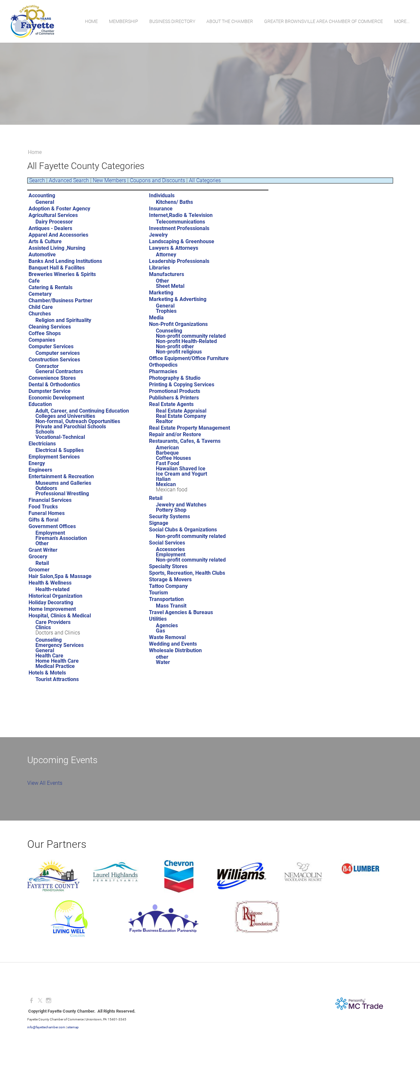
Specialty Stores (168, 566)
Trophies (166, 311)
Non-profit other (175, 346)
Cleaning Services (50, 327)
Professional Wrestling (62, 493)
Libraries (159, 268)
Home (91, 21)
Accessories (170, 549)
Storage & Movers (170, 579)
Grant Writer (43, 550)
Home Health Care (57, 661)
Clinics (43, 627)
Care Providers (53, 622)
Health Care (49, 656)
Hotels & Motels (47, 673)
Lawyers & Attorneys (173, 248)
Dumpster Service (50, 391)
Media (156, 317)
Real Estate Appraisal (181, 411)
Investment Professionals (179, 228)
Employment (50, 533)
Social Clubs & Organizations (183, 529)
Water (163, 662)
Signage (158, 523)
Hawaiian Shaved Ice (180, 468)
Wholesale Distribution (175, 650)
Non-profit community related (191, 336)
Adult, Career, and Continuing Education (82, 411)
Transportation (166, 599)
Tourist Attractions (57, 679)
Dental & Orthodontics (54, 384)
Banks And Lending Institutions (65, 261)
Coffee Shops (45, 333)
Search (37, 180)
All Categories (205, 180)
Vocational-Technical (60, 437)
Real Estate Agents (171, 404)
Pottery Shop (171, 510)
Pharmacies (163, 371)
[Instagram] (48, 1000)
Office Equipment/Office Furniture (189, 358)
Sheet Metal (170, 286)
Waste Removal (167, 637)
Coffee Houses (173, 458)
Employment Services (54, 457)
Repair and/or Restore (175, 434)
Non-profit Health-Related (186, 341)
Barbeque (167, 453)
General (44, 202)
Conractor (47, 366)
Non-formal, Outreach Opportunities (77, 421)
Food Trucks (43, 506)
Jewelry (158, 235)
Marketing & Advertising (177, 299)
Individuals (162, 195)
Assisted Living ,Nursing (57, 248)
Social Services (167, 543)
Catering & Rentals (51, 287)
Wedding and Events (173, 644)
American (167, 447)
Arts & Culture (45, 241)
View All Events (44, 783)
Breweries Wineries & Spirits (62, 274)
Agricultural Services (53, 215)
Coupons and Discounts (157, 180)
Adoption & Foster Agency (59, 208)
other (162, 657)
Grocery (38, 556)
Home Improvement (52, 609)
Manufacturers (166, 274)
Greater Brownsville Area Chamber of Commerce (323, 21)
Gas (160, 631)
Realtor (164, 421)
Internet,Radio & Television (181, 215)
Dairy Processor (54, 222)
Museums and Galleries (63, 483)
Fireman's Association (61, 538)
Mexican (166, 484)
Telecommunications (180, 222)
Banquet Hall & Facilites (57, 268)
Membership (123, 21)
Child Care (41, 307)
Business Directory (172, 21)
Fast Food (167, 463)
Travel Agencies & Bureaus (181, 612)
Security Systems (169, 516)
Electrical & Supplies (59, 450)
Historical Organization (55, 596)
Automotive (42, 254)
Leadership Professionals (179, 261)
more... (402, 21)
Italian (163, 479)
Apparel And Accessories (58, 235)
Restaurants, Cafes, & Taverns (184, 441)
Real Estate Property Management (189, 428)
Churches (40, 314)
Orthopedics (163, 365)
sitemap (73, 1027)
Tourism (158, 592)
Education (40, 404)
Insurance (161, 208)
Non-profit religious (179, 352)
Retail (42, 563)
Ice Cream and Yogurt (181, 474)
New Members (109, 180)
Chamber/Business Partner (61, 300)
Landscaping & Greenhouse (181, 241)
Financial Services (50, 500)
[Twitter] (40, 1000)
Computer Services (51, 346)
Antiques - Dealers (50, 228)
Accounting (42, 195)
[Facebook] (31, 1000)
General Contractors (59, 371)
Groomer (39, 570)
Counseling (48, 640)
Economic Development (56, 398)
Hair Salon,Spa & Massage (60, 576)
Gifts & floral (43, 520)
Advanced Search (69, 180)
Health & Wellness (50, 583)
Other (42, 543)
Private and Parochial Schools (70, 426)
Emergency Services (59, 645)
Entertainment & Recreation (61, 476)
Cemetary (40, 294)
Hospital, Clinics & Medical (60, 615)
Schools (44, 432)
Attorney (166, 254)
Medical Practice (55, 666)
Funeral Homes (47, 513)
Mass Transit (171, 606)
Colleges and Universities (65, 416)
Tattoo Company (168, 586)
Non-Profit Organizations (178, 324)
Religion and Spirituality (63, 320)
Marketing (161, 292)
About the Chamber (229, 21)
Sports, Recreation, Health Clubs (187, 573)
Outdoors (46, 488)
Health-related (52, 589)
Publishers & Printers (174, 398)
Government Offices (52, 526)
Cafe (34, 281)
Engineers (40, 470)
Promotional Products (174, 391)
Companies (42, 340)
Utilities (158, 619)
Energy (37, 463)
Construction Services (54, 359)
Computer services (57, 353)
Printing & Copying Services (181, 384)
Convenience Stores (52, 378)
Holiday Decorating (51, 602)
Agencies (167, 625)
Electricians (42, 443)
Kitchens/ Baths (174, 202)
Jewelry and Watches (181, 505)
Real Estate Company (181, 416)
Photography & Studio (174, 378)
